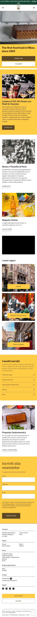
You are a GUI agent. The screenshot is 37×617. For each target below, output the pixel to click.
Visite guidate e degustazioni (10, 557)
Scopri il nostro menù (9, 450)
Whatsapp (11, 579)
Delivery (4, 559)
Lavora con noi (23, 532)
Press (20, 534)
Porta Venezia (6, 546)
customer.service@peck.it (9, 580)
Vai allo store (7, 229)
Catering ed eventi (7, 555)
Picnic (4, 560)
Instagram (7, 589)
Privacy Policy (10, 504)
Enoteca (21, 546)
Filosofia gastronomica (8, 532)
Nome (4, 476)
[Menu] (34, 7)
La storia (4, 536)
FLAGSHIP (18, 64)
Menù (3, 568)
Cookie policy (21, 615)
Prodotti (4, 570)
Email (3, 492)
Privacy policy (5, 615)
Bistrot (21, 544)
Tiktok (13, 589)
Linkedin (10, 589)
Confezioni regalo (7, 554)
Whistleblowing (14, 615)
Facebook (3, 589)
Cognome (5, 484)
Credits (27, 615)
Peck (18, 7)
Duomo (4, 544)
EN (3, 7)
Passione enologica (7, 534)
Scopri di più (6, 186)
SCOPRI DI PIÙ (8, 127)
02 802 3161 (5, 578)
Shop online (18, 596)
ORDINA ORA (18, 58)
